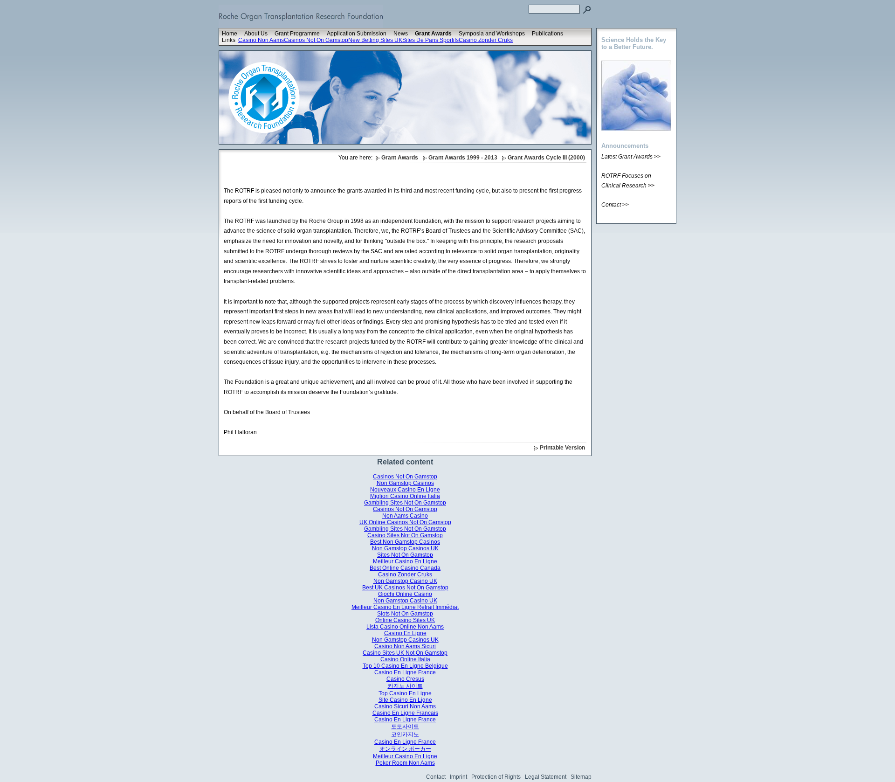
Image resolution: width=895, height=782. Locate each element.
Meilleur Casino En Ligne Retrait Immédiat (405, 607)
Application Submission (356, 33)
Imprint (458, 777)
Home (229, 33)
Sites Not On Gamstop (405, 555)
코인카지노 (405, 734)
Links (228, 40)
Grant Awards (433, 33)
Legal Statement (545, 777)
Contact (436, 777)
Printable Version (562, 447)
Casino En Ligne (405, 633)
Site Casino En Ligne (405, 700)
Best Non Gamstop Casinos (405, 542)
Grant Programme (297, 33)
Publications (547, 33)
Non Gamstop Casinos (405, 483)
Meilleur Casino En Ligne (405, 561)
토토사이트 (405, 726)
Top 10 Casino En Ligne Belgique (405, 666)
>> (657, 156)
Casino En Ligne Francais (405, 713)
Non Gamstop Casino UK (405, 581)
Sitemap (581, 777)
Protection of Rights (496, 777)
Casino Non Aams (261, 40)
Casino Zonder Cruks (486, 40)
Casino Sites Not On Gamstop (405, 535)
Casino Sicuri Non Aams (405, 706)
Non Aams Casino (405, 515)
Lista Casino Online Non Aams (405, 626)
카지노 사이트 (405, 686)
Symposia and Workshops (492, 33)
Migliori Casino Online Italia (405, 496)
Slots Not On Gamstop (405, 613)
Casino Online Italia (405, 659)
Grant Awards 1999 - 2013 (462, 157)
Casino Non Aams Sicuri (405, 646)
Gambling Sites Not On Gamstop (405, 502)
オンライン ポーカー (405, 749)
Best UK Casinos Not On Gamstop (405, 587)
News (400, 33)
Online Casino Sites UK (405, 620)
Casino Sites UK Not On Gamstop (405, 653)
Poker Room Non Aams (405, 763)
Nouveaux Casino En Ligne (405, 489)
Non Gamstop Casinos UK (405, 548)
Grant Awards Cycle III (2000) (546, 157)
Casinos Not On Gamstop (316, 40)
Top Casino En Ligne (405, 693)
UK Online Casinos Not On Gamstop (405, 522)
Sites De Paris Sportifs (430, 40)
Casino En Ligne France (405, 672)
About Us (256, 33)
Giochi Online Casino (405, 594)
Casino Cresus (405, 679)
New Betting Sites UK (375, 40)
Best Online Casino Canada (405, 568)
